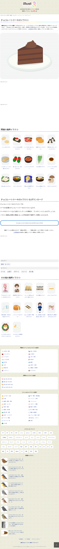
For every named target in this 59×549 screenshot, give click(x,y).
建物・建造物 (33, 412)
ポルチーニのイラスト (52, 186)
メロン (3, 446)
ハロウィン (6, 370)
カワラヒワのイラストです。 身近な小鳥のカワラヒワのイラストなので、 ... (16, 516)
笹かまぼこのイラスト (6, 186)
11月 (12, 384)
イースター (6, 356)
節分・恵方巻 (33, 351)
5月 (11, 379)
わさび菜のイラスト (40, 166)
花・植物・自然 (33, 409)
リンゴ (16, 446)
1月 (9, 387)
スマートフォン (51, 437)
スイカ (43, 437)
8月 (11, 381)
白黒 (31, 420)
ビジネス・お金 (7, 395)
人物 (5, 398)
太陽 (31, 446)
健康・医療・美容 (8, 401)
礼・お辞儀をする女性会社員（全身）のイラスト (40, 316)
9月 (6, 384)
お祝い (39, 432)
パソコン (43, 442)
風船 (36, 451)
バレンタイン (7, 354)
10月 (9, 384)
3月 (6, 379)
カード (26, 437)
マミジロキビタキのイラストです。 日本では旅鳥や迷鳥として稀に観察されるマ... (16, 484)
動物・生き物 (7, 409)
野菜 (31, 451)
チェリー (12, 442)
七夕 (5, 365)
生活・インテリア (8, 415)
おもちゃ (28, 432)
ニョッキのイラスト (6, 147)
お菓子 (9, 271)
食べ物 (31, 271)
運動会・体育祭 (33, 367)
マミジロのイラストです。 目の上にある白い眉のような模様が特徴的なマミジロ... (16, 508)
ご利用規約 (30, 29)
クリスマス (32, 370)
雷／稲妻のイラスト (40, 295)
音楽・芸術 (6, 406)
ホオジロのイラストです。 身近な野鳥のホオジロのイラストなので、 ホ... (16, 500)
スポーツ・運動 (33, 404)
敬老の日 (6, 367)
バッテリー (30, 442)
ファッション (33, 401)
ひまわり (11, 437)
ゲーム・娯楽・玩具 (35, 415)
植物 (3, 451)
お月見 (34, 432)
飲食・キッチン (5, 264)
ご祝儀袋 (4, 437)
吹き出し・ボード (34, 417)
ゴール (38, 437)
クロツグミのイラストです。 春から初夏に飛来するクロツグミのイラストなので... (16, 469)
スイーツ (24, 271)
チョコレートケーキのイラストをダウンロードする (29, 223)
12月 (7, 387)
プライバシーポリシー (36, 539)
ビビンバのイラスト (17, 186)
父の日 (5, 362)
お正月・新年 (7, 351)
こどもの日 (6, 359)
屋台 (36, 446)
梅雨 (31, 362)
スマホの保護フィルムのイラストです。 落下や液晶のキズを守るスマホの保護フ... (16, 524)
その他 (5, 423)
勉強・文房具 (33, 406)
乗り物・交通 (7, 412)
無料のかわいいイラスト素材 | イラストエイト (29, 542)
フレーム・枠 (7, 420)
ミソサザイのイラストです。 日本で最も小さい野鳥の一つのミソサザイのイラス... (16, 461)
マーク (49, 442)
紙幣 (12, 451)
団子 (26, 446)
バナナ (37, 442)
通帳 (26, 451)
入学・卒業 (32, 356)
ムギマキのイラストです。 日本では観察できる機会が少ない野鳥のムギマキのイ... (16, 476)
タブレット (4, 442)
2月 (11, 387)
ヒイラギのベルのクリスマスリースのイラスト (6, 336)
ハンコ (23, 442)
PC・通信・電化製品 (35, 395)
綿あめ (17, 451)
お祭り (45, 432)
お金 (51, 432)
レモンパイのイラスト (52, 295)
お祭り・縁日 (33, 365)
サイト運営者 (27, 539)
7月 (8, 381)
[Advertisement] (29, 93)
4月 (8, 379)
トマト (17, 442)
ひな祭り (32, 354)
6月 (6, 381)
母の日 (31, 359)
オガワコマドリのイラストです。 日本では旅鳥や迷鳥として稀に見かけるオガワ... (16, 492)
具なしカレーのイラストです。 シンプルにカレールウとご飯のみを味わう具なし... (16, 532)
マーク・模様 (7, 417)
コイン (32, 437)
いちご (21, 432)
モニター (10, 446)
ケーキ (3, 271)
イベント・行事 (33, 398)
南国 (21, 446)
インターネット (19, 437)
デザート (16, 271)
